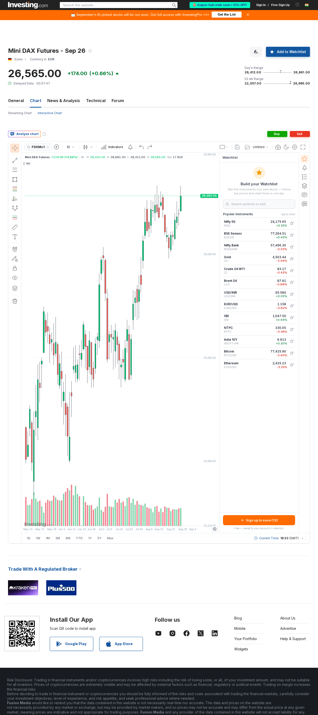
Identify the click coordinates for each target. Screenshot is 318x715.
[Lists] (304, 177)
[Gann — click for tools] (14, 198)
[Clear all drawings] (14, 301)
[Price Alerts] (130, 147)
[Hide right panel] (217, 342)
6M (68, 538)
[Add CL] (291, 270)
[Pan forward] (127, 519)
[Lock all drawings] (14, 268)
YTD (79, 538)
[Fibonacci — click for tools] (14, 189)
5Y (99, 538)
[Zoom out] (107, 519)
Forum (118, 100)
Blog (238, 618)
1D (28, 538)
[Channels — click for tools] (14, 169)
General (16, 100)
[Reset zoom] (134, 519)
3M (57, 538)
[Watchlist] (304, 159)
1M (48, 538)
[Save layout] (237, 147)
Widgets (241, 649)
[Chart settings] (294, 147)
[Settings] (215, 529)
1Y (90, 538)
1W (38, 538)
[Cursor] (14, 148)
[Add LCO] (291, 282)
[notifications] (297, 4)
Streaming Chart (20, 113)
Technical (96, 100)
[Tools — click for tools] (14, 227)
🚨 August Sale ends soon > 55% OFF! (220, 5)
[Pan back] (120, 519)
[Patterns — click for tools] (14, 208)
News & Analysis (63, 100)
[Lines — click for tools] (14, 160)
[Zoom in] (113, 519)
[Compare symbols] (56, 147)
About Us (287, 618)
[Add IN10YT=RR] (291, 341)
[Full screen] (303, 147)
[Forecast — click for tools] (14, 217)
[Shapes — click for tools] (14, 179)
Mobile (240, 628)
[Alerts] (304, 168)
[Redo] (150, 147)
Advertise (288, 628)
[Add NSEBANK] (291, 247)
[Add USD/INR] (291, 294)
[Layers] (15, 288)
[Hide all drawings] (14, 277)
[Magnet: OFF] (14, 249)
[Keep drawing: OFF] (14, 258)
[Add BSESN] (291, 235)
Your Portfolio (245, 639)
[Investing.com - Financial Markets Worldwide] (28, 5)
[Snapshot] (278, 147)
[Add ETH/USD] (291, 365)
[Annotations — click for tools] (14, 236)
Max (110, 538)
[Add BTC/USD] (291, 353)
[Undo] (141, 147)
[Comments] (304, 195)
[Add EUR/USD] (291, 305)
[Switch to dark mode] (286, 147)
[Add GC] (291, 258)
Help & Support (293, 639)
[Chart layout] (224, 147)
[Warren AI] (304, 204)
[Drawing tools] (22, 342)
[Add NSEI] (291, 223)
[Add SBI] (291, 317)
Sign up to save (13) (262, 520)
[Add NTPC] (291, 329)
